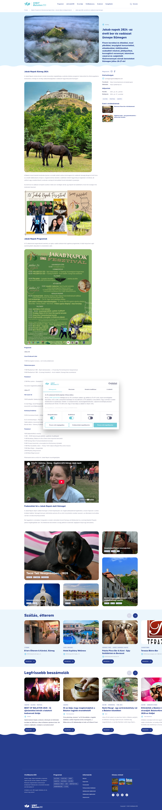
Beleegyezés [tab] (52, 389)
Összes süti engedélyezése (105, 425)
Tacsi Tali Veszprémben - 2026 (47, 573)
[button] (135, 615)
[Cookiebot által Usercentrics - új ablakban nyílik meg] (109, 383)
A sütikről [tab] (109, 389)
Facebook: (117, 82)
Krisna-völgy (70, 600)
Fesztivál (112, 99)
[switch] (71, 418)
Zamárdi (29, 716)
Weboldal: (112, 84)
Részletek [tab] (71, 389)
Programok (60, 4)
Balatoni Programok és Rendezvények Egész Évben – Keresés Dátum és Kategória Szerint (51, 10)
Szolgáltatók (109, 4)
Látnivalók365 (70, 4)
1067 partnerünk (55, 397)
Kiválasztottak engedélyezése (81, 425)
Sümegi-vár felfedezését (71, 520)
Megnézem (29, 661)
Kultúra (105, 99)
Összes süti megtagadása (56, 425)
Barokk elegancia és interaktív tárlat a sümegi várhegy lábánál (118, 599)
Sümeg (107, 24)
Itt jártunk (100, 4)
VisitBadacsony (90, 4)
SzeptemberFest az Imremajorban (117, 548)
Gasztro (119, 99)
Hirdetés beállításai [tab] (90, 389)
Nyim (106, 714)
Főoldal (26, 10)
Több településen (70, 714)
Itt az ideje (80, 4)
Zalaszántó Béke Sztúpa (35, 600)
